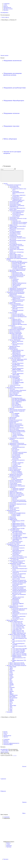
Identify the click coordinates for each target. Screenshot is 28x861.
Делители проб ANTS (17, 314)
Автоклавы (12, 389)
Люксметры (15, 281)
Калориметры (15, 546)
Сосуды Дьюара (13, 483)
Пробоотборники (13, 349)
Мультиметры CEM (17, 272)
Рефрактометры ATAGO (18, 523)
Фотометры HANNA (17, 541)
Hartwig (11, 683)
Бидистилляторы (13, 394)
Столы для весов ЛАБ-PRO (19, 637)
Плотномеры (15, 442)
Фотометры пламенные (15, 542)
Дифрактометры (13, 225)
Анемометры (15, 279)
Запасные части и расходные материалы (16, 665)
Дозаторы (14, 498)
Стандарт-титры (16, 464)
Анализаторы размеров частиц (16, 210)
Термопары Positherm (17, 562)
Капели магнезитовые (14, 330)
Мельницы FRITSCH (17, 336)
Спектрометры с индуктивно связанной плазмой (16, 246)
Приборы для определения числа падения (18, 617)
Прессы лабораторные (14, 339)
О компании (6, 3)
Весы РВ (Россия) (16, 405)
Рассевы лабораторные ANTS (19, 359)
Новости (5, 6)
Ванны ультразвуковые (15, 303)
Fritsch (10, 681)
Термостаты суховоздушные (16, 493)
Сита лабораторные (14, 377)
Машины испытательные (15, 296)
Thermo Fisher (12, 705)
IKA (10, 686)
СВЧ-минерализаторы (14, 376)
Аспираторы (12, 302)
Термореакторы (13, 491)
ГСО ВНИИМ (15, 413)
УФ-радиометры (16, 285)
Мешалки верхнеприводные (16, 425)
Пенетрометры (16, 602)
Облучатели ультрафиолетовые (17, 430)
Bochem (11, 674)
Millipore (11, 693)
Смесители (12, 386)
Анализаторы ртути (14, 217)
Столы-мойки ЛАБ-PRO (18, 652)
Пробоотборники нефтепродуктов (16, 352)
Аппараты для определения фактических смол (19, 592)
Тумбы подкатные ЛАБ (18, 630)
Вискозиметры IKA (17, 265)
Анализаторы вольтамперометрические (18, 446)
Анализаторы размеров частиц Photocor (18, 215)
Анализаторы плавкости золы (19, 557)
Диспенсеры (15, 497)
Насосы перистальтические (19, 500)
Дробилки (11, 318)
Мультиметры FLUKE (17, 274)
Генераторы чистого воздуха (19, 223)
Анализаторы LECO (14, 187)
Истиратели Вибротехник (18, 328)
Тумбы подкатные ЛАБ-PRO (19, 653)
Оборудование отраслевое (11, 126)
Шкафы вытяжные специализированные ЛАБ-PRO (19, 658)
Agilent (11, 668)
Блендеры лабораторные (15, 395)
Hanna (10, 682)
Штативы (14, 436)
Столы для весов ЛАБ (17, 624)
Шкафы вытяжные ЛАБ (18, 631)
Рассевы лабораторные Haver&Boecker (17, 364)
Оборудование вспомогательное (17, 431)
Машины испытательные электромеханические (18, 300)
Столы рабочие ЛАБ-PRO (18, 650)
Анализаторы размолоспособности (17, 555)
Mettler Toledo (12, 666)
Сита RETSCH (16, 381)
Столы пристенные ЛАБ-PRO (19, 648)
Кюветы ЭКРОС (16, 515)
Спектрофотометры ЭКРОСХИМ (17, 539)
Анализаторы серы (17, 576)
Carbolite (11, 677)
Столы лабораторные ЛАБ (18, 625)
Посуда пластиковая (17, 473)
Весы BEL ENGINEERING (19, 399)
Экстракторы (12, 509)
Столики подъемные (17, 434)
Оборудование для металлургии (17, 560)
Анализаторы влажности (15, 391)
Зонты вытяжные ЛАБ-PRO (19, 635)
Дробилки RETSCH (17, 320)
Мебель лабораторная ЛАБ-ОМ (17, 664)
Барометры (15, 280)
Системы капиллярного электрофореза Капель (15, 232)
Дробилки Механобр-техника (19, 324)
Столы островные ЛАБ (18, 626)
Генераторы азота (16, 221)
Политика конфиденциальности (11, 743)
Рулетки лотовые (16, 564)
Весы (10, 396)
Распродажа (9, 712)
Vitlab (10, 706)
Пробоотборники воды (18, 350)
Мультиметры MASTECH (18, 275)
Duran (10, 678)
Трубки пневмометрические (16, 290)
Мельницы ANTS (16, 334)
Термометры (12, 487)
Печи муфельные (13, 467)
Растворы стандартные (17, 462)
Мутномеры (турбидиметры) (16, 427)
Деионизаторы (13, 417)
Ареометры (15, 440)
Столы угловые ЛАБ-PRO (18, 651)
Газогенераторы (13, 219)
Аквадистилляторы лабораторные (17, 390)
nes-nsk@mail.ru (4, 12)
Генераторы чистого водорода (19, 222)
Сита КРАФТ (15, 383)
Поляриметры (12, 518)
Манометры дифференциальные (17, 270)
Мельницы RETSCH (17, 337)
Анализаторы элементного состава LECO (18, 196)
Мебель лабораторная (10, 139)
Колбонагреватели (13, 421)
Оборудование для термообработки (16, 552)
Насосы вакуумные (14, 429)
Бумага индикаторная (17, 479)
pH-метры (14, 448)
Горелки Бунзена (16, 433)
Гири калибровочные (17, 407)
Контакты (5, 10)
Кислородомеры (16, 454)
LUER (10, 690)
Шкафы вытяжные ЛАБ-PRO (19, 655)
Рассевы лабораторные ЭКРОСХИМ (17, 374)
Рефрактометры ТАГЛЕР (18, 528)
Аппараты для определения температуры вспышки (19, 587)
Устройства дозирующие (15, 496)
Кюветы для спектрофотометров (17, 513)
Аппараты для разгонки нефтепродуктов (18, 597)
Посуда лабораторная (14, 470)
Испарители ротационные (15, 420)
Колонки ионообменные (15, 332)
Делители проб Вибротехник (19, 316)
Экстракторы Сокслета (18, 619)
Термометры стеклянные (18, 488)
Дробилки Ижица (16, 323)
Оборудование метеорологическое (17, 288)
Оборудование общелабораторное (13, 100)
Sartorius (11, 699)
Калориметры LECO (17, 197)
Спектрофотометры (14, 529)
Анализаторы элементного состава (17, 218)
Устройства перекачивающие (19, 501)
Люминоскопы (16, 612)
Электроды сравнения (17, 453)
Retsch (10, 669)
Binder (10, 672)
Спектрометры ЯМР (14, 248)
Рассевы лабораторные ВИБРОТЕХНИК (17, 369)
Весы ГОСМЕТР (16, 404)
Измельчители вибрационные (16, 329)
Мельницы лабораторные (15, 333)
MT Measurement (13, 695)
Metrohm (11, 691)
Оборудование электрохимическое (17, 444)
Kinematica (12, 687)
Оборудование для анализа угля (17, 545)
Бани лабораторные (14, 392)
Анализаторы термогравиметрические (18, 550)
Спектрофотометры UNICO (19, 533)
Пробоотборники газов (18, 356)
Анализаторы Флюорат (15, 204)
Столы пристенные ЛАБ (18, 628)
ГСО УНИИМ (15, 416)
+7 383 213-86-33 (5, 17)
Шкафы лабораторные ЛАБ (19, 633)
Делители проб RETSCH (18, 315)
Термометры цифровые (18, 489)
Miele (10, 692)
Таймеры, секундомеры (18, 435)
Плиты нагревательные (15, 469)
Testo (10, 704)
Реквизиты (6, 742)
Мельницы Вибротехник (18, 338)
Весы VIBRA (15, 403)
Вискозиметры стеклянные (18, 266)
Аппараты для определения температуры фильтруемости (19, 590)
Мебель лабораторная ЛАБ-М (16, 662)
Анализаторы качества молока (19, 608)
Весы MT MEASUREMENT (19, 400)
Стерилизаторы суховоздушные (17, 485)
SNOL (10, 701)
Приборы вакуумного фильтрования (14, 347)
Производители (7, 7)
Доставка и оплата (7, 8)
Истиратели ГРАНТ (17, 327)
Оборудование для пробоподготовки (14, 87)
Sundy (10, 710)
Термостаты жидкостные (15, 492)
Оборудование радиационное (16, 289)
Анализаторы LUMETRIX (15, 201)
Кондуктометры (16, 456)
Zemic (10, 709)
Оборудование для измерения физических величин (12, 74)
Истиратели (12, 325)
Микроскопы (12, 516)
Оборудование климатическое (16, 443)
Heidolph (11, 684)
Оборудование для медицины (16, 558)
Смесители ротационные (15, 482)
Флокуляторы (12, 502)
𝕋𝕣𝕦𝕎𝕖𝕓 (15, 755)
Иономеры (15, 451)
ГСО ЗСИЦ (15, 414)
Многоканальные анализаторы (16, 458)
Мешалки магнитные (14, 426)
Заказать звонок (4, 55)
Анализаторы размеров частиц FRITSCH (18, 212)
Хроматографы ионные (15, 257)
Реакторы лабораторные (15, 480)
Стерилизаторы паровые (15, 484)
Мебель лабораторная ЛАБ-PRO (17, 634)
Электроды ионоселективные (19, 452)
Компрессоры (12, 422)
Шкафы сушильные (14, 507)
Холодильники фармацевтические (17, 504)
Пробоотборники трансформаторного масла (18, 354)
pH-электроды (15, 449)
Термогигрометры (16, 284)
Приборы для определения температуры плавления (15, 475)
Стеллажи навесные (17, 622)
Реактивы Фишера (16, 466)
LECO (10, 708)
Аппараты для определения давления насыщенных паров (19, 581)
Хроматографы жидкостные (16, 256)
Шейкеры (11, 506)
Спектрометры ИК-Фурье (15, 236)
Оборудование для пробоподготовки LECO (18, 199)
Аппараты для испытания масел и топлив (18, 578)
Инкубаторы (12, 418)
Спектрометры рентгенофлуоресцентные (15, 243)
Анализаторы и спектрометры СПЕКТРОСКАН (16, 206)
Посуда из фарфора (17, 471)
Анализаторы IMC (13, 186)
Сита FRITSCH (16, 378)
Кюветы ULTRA (16, 514)
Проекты (5, 736)
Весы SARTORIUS (17, 402)
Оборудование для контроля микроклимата (16, 277)
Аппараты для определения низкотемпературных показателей (19, 584)
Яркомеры (14, 287)
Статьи (5, 5)
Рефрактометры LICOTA (18, 524)
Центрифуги (12, 505)
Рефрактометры (13, 519)
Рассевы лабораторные (15, 358)
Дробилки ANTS (16, 319)
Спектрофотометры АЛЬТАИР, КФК (17, 535)
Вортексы (11, 408)
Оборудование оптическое (11, 113)
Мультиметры (12, 271)
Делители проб (13, 312)
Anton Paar (12, 670)
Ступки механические (14, 385)
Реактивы (14, 478)
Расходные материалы (14, 476)
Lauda (10, 688)
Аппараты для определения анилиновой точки (19, 574)
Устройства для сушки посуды (16, 495)
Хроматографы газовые (15, 254)
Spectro (11, 703)
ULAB (11, 673)
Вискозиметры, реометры (15, 261)
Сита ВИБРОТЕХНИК (18, 382)
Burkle (10, 675)
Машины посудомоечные (15, 423)
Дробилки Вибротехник (18, 321)
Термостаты (15, 604)
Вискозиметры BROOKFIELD (19, 262)
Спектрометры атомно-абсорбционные (15, 234)
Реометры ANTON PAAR (18, 263)
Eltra (10, 679)
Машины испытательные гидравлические (18, 298)
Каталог (6, 183)
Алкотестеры (15, 559)
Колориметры (12, 511)
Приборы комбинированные (19, 283)
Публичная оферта (8, 744)
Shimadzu (11, 700)
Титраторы (15, 465)
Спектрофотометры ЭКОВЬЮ (19, 537)
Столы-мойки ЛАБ (17, 629)
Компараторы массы (17, 398)
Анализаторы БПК (14, 203)
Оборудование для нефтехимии (17, 563)
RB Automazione (13, 697)
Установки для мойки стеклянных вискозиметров (19, 268)
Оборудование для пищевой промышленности (16, 606)
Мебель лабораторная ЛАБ (16, 621)
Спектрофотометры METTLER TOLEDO (17, 531)
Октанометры (15, 600)
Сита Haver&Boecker (17, 380)
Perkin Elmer (12, 696)
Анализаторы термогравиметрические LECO (18, 193)
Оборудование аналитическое (12, 60)
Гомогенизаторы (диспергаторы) (17, 409)
